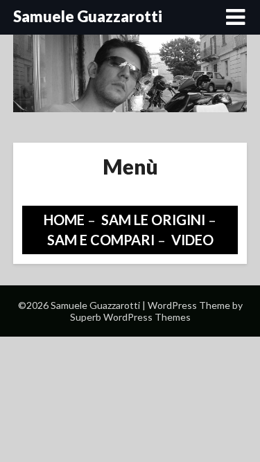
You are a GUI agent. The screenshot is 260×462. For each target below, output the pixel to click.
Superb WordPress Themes (130, 317)
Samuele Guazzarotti (87, 16)
